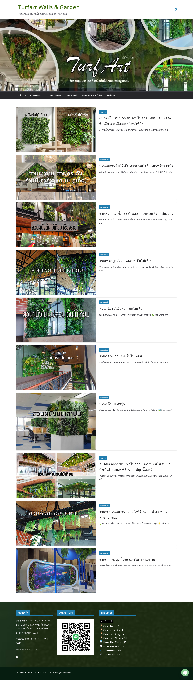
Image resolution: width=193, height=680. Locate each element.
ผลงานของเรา (56, 95)
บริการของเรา (36, 95)
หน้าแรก (22, 95)
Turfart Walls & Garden (49, 7)
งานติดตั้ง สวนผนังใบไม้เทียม (120, 356)
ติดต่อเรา (111, 95)
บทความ (103, 112)
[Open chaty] (185, 672)
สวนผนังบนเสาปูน (112, 403)
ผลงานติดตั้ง (72, 95)
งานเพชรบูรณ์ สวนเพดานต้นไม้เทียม (126, 260)
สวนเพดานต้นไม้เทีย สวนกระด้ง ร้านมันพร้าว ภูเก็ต (136, 165)
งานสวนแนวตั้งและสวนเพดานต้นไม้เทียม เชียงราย (136, 213)
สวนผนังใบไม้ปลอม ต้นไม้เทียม (122, 308)
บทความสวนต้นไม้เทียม (92, 95)
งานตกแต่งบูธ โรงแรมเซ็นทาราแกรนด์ (127, 559)
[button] (43, 95)
